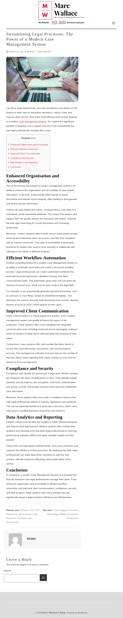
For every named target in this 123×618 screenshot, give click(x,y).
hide (33, 138)
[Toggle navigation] (113, 23)
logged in (24, 564)
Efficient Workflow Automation (23, 149)
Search (7, 570)
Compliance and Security (21, 158)
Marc (32, 52)
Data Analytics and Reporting (22, 162)
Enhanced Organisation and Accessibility (28, 144)
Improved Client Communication (24, 153)
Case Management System (32, 121)
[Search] (43, 577)
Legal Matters (44, 52)
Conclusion (14, 167)
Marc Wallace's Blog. (54, 612)
